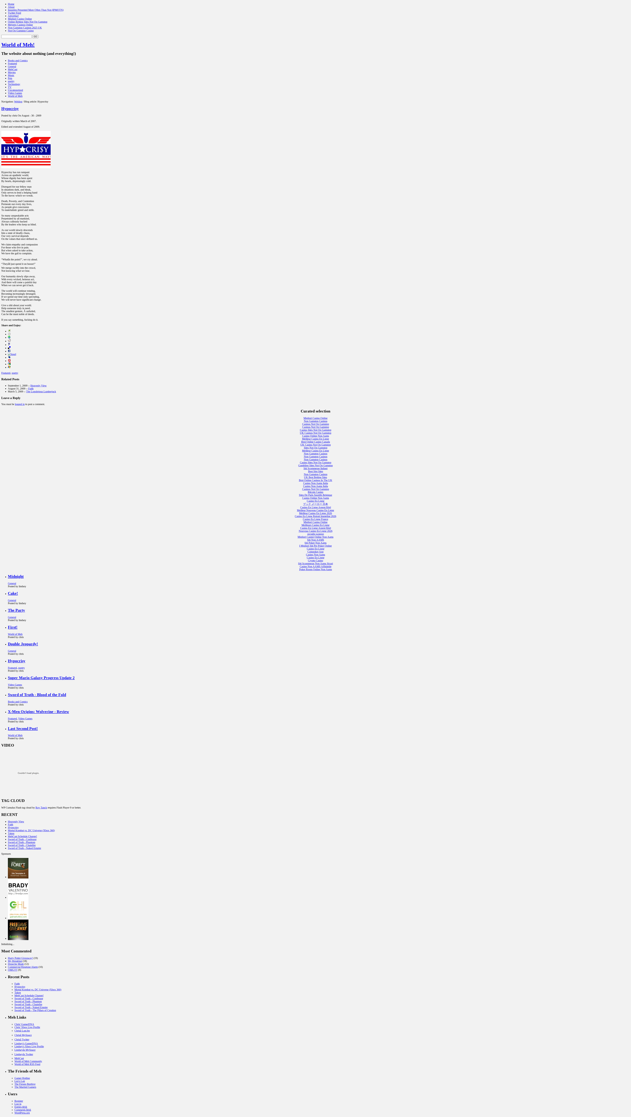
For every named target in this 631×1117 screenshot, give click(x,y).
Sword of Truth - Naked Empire (24, 848)
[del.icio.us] (9, 348)
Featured (12, 63)
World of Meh (15, 96)
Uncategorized (15, 90)
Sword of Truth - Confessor (22, 839)
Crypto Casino (315, 560)
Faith (31, 388)
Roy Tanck (41, 807)
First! (12, 627)
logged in (20, 404)
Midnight (16, 576)
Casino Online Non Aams (315, 435)
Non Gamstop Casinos (315, 421)
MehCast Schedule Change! (22, 836)
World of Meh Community (28, 1061)
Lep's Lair (19, 1081)
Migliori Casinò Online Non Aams (315, 537)
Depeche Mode (16, 964)
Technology (14, 84)
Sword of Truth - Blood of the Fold (37, 695)
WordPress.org (22, 1112)
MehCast (12, 69)
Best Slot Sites (315, 471)
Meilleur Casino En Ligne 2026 (315, 513)
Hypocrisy (10, 108)
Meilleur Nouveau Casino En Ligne (315, 510)
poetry (11, 81)
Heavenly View (38, 385)
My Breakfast (15, 961)
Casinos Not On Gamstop (315, 424)
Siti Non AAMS (315, 539)
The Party (16, 610)
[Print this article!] (9, 331)
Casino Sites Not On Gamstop (315, 430)
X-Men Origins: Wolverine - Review (38, 711)
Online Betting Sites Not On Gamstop (27, 21)
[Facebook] (9, 351)
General (12, 66)
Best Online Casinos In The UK (315, 480)
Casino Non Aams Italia (315, 483)
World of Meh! (18, 45)
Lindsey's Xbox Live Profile (29, 1046)
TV (10, 87)
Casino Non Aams (315, 554)
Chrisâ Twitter (21, 1039)
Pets (10, 78)
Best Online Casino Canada (315, 441)
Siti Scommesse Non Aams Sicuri (315, 563)
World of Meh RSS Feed (27, 1064)
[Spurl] (12, 354)
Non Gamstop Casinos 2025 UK (25, 27)
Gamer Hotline (22, 1078)
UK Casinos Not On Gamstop (315, 433)
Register (18, 1101)
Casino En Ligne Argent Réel (315, 507)
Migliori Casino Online (20, 18)
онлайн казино (315, 534)
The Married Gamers (25, 1087)
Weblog (18, 101)
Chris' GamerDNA (24, 1024)
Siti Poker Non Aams (315, 542)
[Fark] (9, 344)
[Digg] (9, 334)
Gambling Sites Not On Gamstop (315, 465)
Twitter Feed (14, 12)
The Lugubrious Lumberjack (41, 391)
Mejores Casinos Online (20, 24)
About (11, 7)
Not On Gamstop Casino (21, 30)
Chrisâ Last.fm (22, 1030)
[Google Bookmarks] (9, 364)
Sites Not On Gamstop (315, 447)
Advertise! (13, 15)
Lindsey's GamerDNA (26, 1043)
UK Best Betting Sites (315, 477)
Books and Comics (18, 60)
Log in (17, 1104)
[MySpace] (9, 357)
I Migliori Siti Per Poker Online (315, 545)
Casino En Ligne (315, 501)
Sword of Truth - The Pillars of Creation (35, 1010)
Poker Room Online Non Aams (315, 569)
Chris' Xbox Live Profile (27, 1027)
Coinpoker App (315, 551)
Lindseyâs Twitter (23, 1054)
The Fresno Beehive (24, 1084)
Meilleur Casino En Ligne (315, 438)
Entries (20, 1107)
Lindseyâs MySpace (24, 1050)
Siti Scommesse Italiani (315, 468)
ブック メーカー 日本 (315, 504)
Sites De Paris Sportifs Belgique (315, 495)
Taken (11, 833)
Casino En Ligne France (315, 519)
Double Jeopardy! (23, 644)
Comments (22, 1109)
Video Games (15, 93)
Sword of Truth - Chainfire (22, 845)
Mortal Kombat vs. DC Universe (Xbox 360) (31, 830)
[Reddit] (9, 341)
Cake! (13, 593)
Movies (12, 72)
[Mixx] (9, 360)
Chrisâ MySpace (23, 1035)
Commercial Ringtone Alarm (23, 967)
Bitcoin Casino (315, 492)
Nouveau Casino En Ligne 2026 (315, 531)
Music (11, 75)
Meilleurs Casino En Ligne (315, 525)
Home (11, 4)
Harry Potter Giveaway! (20, 958)
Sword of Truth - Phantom (21, 842)
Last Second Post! (23, 728)
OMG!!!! (12, 970)
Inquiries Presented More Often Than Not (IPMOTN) (36, 10)
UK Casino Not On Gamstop (315, 444)
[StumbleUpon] (9, 337)
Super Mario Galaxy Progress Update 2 (41, 678)
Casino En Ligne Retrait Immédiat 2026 (315, 516)
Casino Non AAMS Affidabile (315, 566)
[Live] (9, 367)
